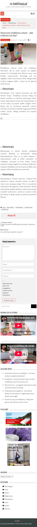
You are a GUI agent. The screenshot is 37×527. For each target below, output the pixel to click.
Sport (6, 502)
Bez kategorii (9, 486)
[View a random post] (34, 13)
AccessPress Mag (26, 524)
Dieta (6, 490)
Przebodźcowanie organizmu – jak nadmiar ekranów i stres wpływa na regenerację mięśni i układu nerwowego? (19, 393)
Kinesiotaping (19, 207)
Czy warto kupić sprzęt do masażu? (12, 232)
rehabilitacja (5, 209)
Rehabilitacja (12, 23)
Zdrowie (7, 509)
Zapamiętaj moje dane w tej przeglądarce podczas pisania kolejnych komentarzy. (7, 289)
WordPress (11, 524)
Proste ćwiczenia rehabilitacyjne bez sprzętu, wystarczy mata (18, 225)
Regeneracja (9, 496)
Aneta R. (15, 40)
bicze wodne (10, 207)
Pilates (7, 493)
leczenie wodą (28, 207)
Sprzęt (7, 506)
